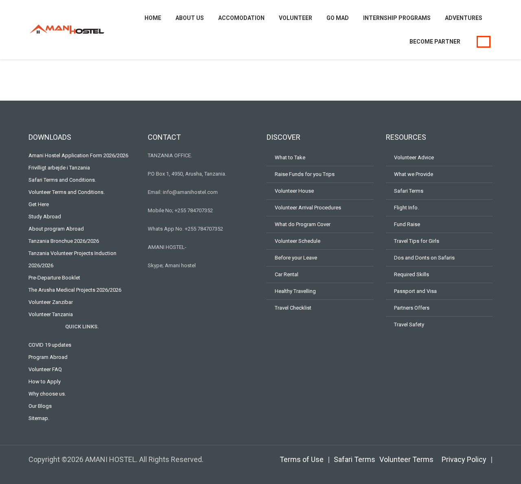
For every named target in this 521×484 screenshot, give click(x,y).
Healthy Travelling (295, 291)
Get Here (38, 204)
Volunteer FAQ (45, 369)
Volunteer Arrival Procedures (308, 208)
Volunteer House (294, 191)
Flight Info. (406, 208)
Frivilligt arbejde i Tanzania (59, 168)
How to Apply (44, 381)
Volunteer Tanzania (50, 314)
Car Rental (286, 274)
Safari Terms (408, 191)
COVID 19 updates (49, 345)
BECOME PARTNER (434, 41)
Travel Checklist (293, 308)
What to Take (290, 157)
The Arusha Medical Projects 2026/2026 (74, 290)
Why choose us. (47, 394)
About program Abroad (56, 229)
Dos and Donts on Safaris (424, 258)
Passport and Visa (415, 291)
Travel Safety (409, 324)
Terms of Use (302, 459)
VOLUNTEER (295, 18)
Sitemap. (38, 418)
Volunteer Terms (406, 459)
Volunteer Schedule (297, 241)
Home (152, 18)
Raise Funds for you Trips (305, 174)
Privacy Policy (464, 459)
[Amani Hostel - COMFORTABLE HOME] (67, 29)
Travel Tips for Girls (416, 241)
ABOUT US (189, 18)
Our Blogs (40, 406)
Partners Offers (411, 308)
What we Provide (413, 174)
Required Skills (411, 274)
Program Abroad (48, 357)
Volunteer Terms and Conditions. (66, 192)
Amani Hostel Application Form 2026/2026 (78, 155)
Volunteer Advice (414, 157)
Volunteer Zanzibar (50, 302)
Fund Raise (407, 224)
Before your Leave (296, 258)
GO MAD (337, 18)
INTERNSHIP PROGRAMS (397, 18)
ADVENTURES (463, 18)
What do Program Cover (303, 224)
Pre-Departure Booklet (54, 278)
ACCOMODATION (241, 18)
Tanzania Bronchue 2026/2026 (63, 241)
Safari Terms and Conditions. (62, 180)
